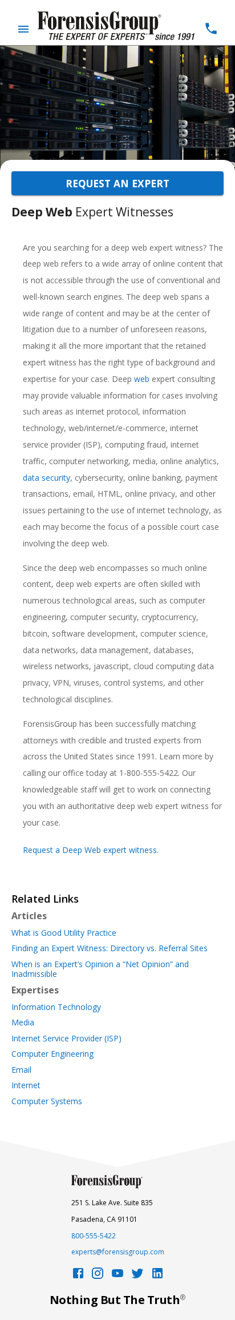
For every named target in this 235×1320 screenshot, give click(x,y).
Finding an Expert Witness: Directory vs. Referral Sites (109, 948)
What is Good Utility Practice (63, 933)
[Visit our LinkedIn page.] (157, 1276)
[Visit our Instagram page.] (97, 1276)
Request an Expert (117, 183)
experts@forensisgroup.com (117, 1252)
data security (46, 477)
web (141, 378)
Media (22, 1022)
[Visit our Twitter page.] (137, 1276)
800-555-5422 (93, 1236)
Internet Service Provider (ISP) (66, 1038)
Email (21, 1070)
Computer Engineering (52, 1054)
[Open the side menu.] (23, 29)
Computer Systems (46, 1101)
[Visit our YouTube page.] (117, 1276)
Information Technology (56, 1007)
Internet (25, 1085)
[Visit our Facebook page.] (78, 1276)
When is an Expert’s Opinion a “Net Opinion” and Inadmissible (100, 969)
